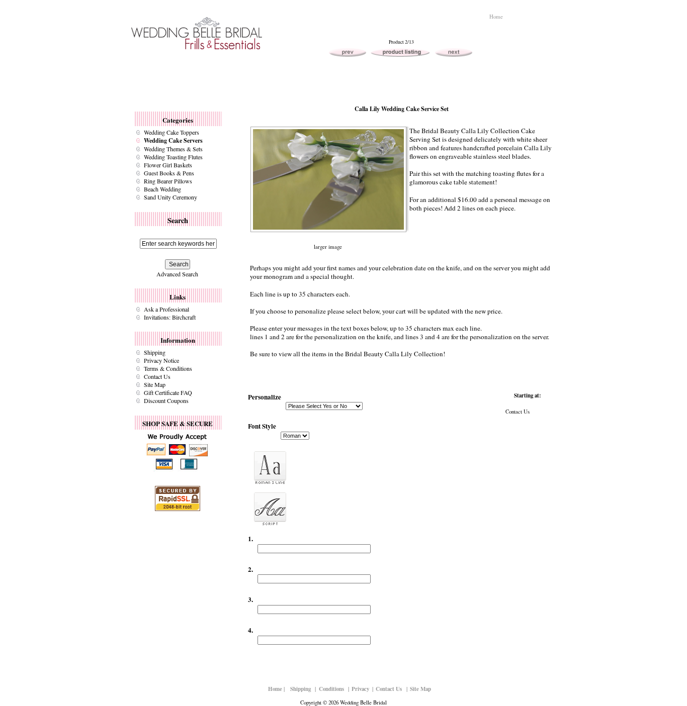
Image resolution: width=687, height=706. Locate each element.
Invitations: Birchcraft (170, 317)
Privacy (360, 689)
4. (250, 630)
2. (250, 569)
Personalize (264, 396)
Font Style (262, 426)
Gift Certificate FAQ (168, 392)
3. (250, 599)
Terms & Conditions (168, 368)
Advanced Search (177, 274)
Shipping (154, 352)
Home (496, 16)
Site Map (154, 384)
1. (250, 539)
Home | (276, 689)
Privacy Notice (161, 360)
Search (177, 220)
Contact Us (157, 376)
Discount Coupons (166, 400)
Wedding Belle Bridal (363, 702)
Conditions (331, 689)
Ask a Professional (166, 309)
